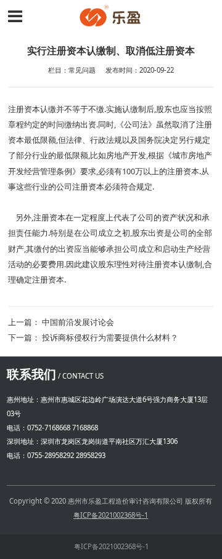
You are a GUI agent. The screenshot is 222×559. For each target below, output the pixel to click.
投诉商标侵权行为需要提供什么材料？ (110, 337)
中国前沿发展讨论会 (78, 322)
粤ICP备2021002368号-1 (111, 546)
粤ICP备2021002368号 (108, 515)
